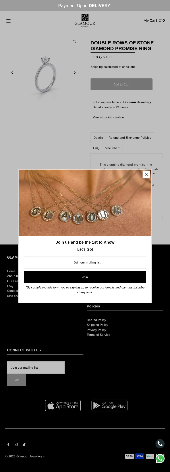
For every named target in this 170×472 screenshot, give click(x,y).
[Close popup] (146, 174)
